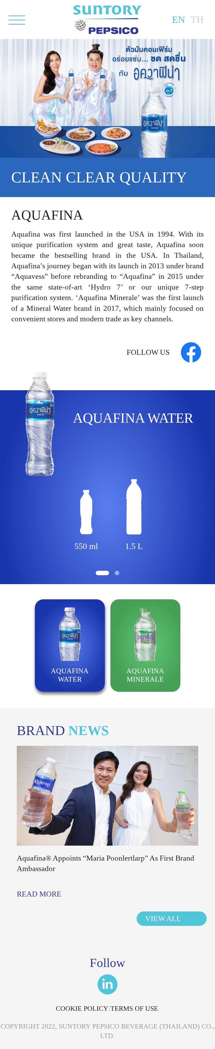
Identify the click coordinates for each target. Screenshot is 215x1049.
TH (197, 19)
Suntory (107, 19)
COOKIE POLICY (82, 1008)
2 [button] (117, 573)
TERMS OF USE (134, 1008)
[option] (107, 467)
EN (178, 19)
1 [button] (102, 573)
